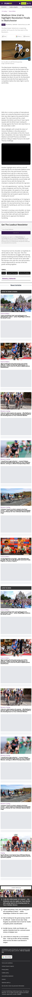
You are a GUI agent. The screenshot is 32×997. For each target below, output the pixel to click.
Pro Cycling (4, 11)
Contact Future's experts (8, 966)
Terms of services (19, 237)
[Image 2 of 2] (27, 50)
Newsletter (27, 36)
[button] (30, 3)
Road (3, 273)
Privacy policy (5, 969)
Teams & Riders (12, 11)
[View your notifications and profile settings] (19, 3)
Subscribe (24, 3)
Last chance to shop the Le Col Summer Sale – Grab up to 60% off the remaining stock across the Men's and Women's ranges (16, 939)
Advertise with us (6, 982)
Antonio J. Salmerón (12, 24)
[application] (16, 153)
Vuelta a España (14, 7)
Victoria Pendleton (24, 273)
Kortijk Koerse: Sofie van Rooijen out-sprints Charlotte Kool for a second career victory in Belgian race (16, 930)
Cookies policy (5, 972)
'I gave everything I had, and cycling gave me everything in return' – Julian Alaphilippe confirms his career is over (16, 911)
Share (5, 36)
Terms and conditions (7, 963)
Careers (4, 979)
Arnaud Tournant (12, 273)
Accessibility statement (7, 976)
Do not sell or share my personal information (13, 986)
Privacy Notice (21, 238)
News (3, 24)
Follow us (20, 36)
